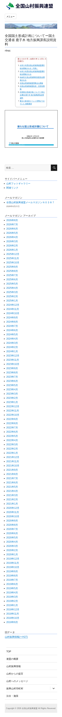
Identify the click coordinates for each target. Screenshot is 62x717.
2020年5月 (12, 537)
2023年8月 (12, 372)
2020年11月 (12, 512)
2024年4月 (12, 338)
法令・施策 (12, 696)
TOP (8, 651)
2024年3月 (12, 343)
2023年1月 (12, 402)
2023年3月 (12, 393)
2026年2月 (12, 245)
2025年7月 (12, 275)
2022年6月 (12, 432)
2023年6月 (12, 381)
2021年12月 (12, 457)
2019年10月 (12, 567)
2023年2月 (12, 398)
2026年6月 (12, 228)
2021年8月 (12, 474)
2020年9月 (12, 520)
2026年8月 (12, 220)
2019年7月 (12, 580)
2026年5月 (12, 233)
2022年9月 (12, 419)
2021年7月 (12, 478)
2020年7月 (12, 529)
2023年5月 (12, 385)
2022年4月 (12, 440)
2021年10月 (12, 465)
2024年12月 (12, 305)
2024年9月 (12, 317)
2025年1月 (12, 300)
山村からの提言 (14, 673)
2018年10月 (12, 618)
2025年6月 (12, 279)
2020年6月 (12, 533)
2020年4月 (12, 542)
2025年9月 (12, 266)
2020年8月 (12, 525)
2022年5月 (12, 436)
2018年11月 (12, 613)
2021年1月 (12, 503)
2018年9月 (12, 622)
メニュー (10, 16)
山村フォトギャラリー (18, 183)
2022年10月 (12, 415)
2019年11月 (12, 563)
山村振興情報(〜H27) (16, 637)
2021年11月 (12, 461)
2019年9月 (12, 571)
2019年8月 (12, 575)
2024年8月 (12, 321)
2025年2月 (12, 296)
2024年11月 (12, 309)
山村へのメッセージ (17, 681)
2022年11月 (12, 410)
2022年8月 (12, 423)
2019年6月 (12, 584)
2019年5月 (12, 588)
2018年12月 (12, 609)
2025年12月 (12, 254)
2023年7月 (12, 376)
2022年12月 (12, 406)
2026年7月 (12, 224)
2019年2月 (12, 601)
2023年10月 (12, 364)
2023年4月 (12, 389)
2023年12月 (12, 355)
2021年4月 (12, 491)
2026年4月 (12, 237)
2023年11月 (12, 360)
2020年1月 (12, 554)
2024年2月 (12, 347)
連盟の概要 (12, 658)
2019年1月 (12, 605)
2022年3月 (12, 444)
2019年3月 (12, 597)
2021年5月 (12, 487)
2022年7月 (12, 427)
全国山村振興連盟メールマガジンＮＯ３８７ (30, 202)
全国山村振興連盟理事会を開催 (31, 83)
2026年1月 (12, 250)
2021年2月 (12, 499)
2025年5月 (12, 283)
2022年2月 (12, 448)
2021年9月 (12, 470)
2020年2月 (12, 550)
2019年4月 (12, 592)
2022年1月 (12, 453)
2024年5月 (12, 334)
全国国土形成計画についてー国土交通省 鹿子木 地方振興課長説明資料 (30, 39)
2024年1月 (12, 351)
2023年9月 (12, 368)
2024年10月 (12, 313)
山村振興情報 (13, 666)
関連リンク (12, 187)
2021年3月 (12, 495)
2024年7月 (12, 326)
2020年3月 (12, 546)
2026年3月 (12, 241)
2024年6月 (12, 330)
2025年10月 (12, 262)
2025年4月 (12, 288)
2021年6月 (12, 482)
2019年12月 (12, 558)
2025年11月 (12, 258)
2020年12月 (12, 508)
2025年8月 (12, 271)
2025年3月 (12, 292)
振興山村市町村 (14, 688)
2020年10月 (12, 516)
